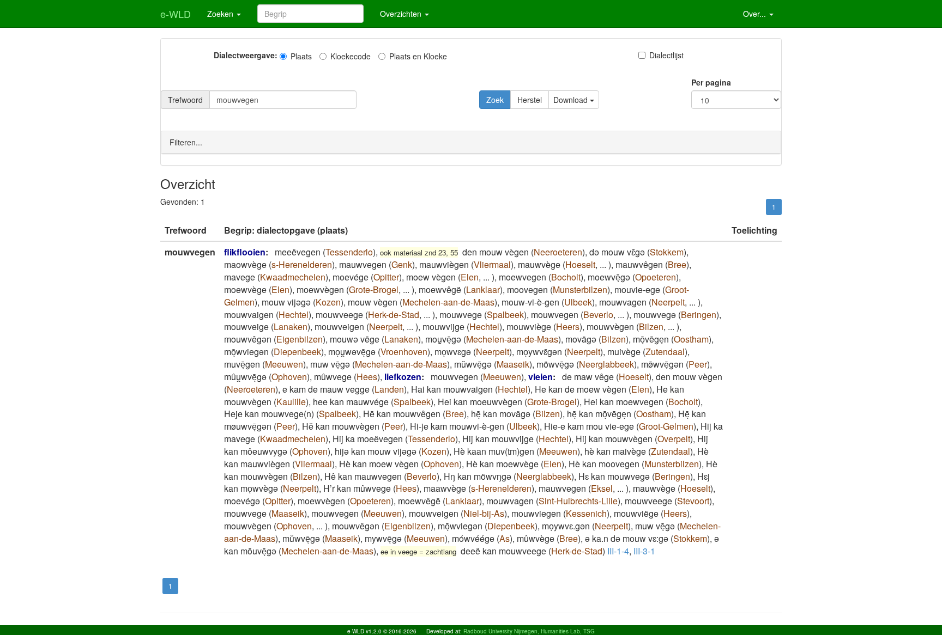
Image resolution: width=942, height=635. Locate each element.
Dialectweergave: (245, 55)
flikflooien (244, 252)
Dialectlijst (666, 55)
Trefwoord (185, 99)
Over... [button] (755, 13)
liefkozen (402, 376)
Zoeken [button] (221, 13)
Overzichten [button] (402, 13)
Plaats (301, 56)
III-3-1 (644, 551)
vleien (540, 376)
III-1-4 (618, 551)
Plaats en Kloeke (418, 56)
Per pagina (711, 82)
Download (571, 99)
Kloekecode (350, 56)
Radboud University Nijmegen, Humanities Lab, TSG (529, 631)
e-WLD (175, 14)
